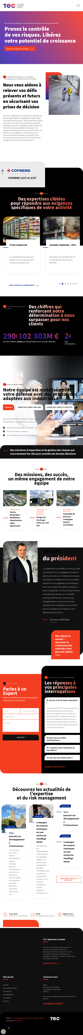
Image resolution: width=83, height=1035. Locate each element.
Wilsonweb (17, 1021)
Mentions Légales (38, 1018)
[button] (2, 170)
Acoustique (67, 509)
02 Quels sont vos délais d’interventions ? (56, 739)
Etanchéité (40, 511)
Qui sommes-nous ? (10, 988)
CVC (19, 509)
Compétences (8, 994)
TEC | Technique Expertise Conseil (21, 1018)
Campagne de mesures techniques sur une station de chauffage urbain (42, 832)
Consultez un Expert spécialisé (18, 49)
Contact (6, 1001)
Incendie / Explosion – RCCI (23, 244)
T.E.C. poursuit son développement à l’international (17, 839)
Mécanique (40, 513)
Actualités (7, 998)
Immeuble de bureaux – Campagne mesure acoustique (69, 519)
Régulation (40, 515)
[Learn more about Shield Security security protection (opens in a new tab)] (3, 1031)
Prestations (7, 991)
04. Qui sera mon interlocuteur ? (60, 758)
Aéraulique (40, 509)
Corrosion (13, 509)
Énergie (53, 244)
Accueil (5, 985)
